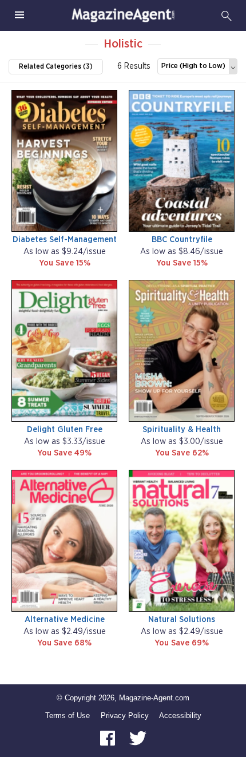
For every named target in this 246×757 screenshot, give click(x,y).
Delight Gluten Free (64, 429)
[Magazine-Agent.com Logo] (123, 15)
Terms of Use (67, 715)
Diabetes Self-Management (65, 239)
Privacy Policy (125, 715)
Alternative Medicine (65, 619)
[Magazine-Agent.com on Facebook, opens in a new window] (108, 738)
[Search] (226, 15)
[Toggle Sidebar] (19, 15)
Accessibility (180, 715)
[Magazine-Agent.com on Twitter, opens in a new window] (137, 738)
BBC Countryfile (182, 239)
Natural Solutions (181, 619)
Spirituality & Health (181, 429)
